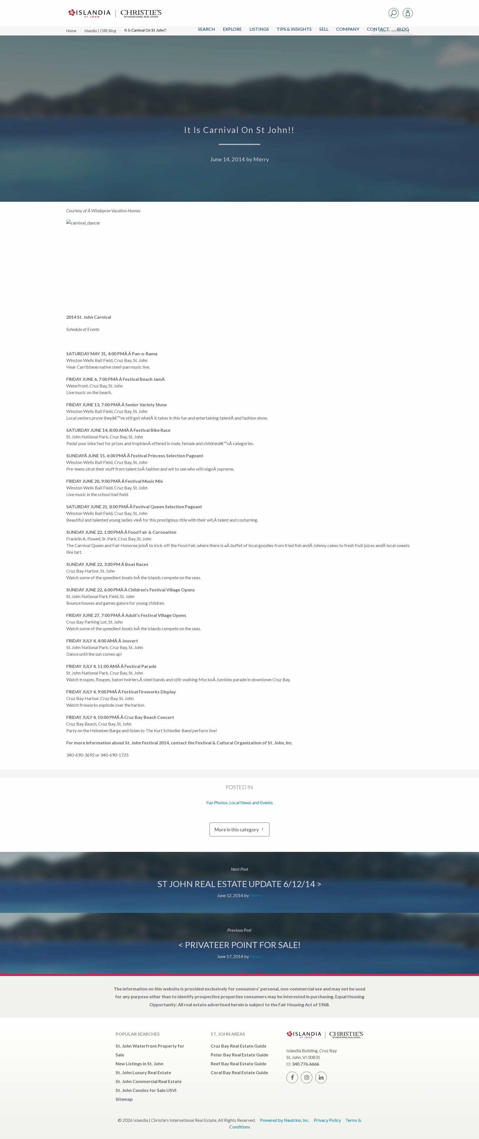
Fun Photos (217, 802)
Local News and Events (251, 802)
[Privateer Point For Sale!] (239, 943)
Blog (403, 29)
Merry (261, 159)
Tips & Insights (294, 29)
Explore (232, 29)
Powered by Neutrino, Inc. (284, 1120)
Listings (259, 29)
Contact (378, 29)
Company (347, 29)
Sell (323, 29)
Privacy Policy (327, 1120)
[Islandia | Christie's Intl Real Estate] (114, 8)
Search (206, 29)
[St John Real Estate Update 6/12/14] (239, 882)
